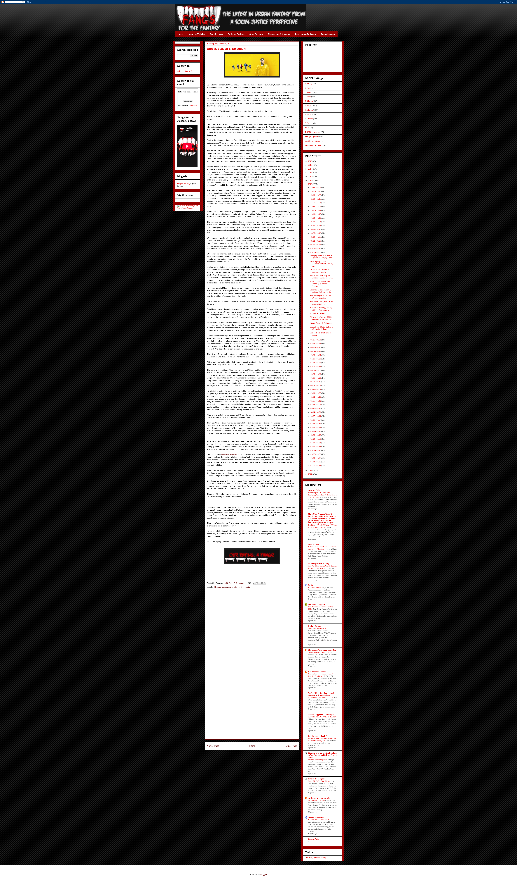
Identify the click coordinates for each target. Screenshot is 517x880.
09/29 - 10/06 (315, 237)
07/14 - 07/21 (315, 363)
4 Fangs (217, 587)
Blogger (263, 874)
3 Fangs (308, 106)
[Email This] (254, 583)
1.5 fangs (308, 92)
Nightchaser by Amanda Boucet (319, 652)
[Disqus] (252, 628)
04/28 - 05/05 (315, 405)
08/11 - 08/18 (315, 347)
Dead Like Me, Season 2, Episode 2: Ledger (319, 271)
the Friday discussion (313, 145)
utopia (247, 587)
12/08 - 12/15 (315, 199)
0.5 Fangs (309, 83)
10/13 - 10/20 (315, 229)
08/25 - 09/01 (315, 340)
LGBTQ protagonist (313, 132)
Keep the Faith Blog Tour (317, 760)
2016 (310, 173)
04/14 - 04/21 (315, 412)
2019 (310, 161)
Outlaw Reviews (314, 626)
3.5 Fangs (309, 110)
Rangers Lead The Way (316, 800)
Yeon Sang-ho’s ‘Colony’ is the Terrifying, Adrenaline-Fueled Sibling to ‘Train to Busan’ (322, 495)
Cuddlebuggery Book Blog (318, 736)
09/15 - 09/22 (315, 245)
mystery (235, 587)
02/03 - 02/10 (315, 450)
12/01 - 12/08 (315, 203)
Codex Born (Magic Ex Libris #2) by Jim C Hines (321, 328)
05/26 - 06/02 (315, 389)
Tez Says (311, 585)
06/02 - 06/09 (315, 386)
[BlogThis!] (257, 583)
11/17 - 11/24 (315, 210)
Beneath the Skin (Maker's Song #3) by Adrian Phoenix (320, 284)
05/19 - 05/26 (315, 393)
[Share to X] (259, 583)
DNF (307, 128)
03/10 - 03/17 (315, 431)
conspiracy (226, 587)
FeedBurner (193, 105)
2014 (310, 180)
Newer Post (213, 746)
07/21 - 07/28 (315, 359)
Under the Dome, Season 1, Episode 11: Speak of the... (321, 291)
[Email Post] (249, 583)
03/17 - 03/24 (315, 428)
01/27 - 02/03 (315, 454)
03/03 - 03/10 (315, 435)
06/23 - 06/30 (315, 374)
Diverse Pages (313, 839)
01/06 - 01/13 (315, 466)
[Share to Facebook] (262, 583)
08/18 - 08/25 (315, 344)
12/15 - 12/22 (315, 195)
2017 (310, 169)
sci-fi (241, 587)
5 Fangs (308, 123)
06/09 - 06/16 (315, 382)
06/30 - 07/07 (315, 370)
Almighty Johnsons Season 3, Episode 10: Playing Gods (321, 256)
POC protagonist (311, 137)
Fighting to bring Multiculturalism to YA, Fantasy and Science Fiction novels (322, 755)
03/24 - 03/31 (315, 424)
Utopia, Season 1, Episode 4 (320, 323)
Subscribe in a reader (185, 71)
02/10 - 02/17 (315, 447)
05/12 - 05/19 (315, 397)
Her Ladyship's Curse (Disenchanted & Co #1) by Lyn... (321, 264)
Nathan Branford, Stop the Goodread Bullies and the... (321, 277)
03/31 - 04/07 (315, 420)
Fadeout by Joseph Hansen (318, 628)
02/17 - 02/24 (315, 443)
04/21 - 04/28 (315, 408)
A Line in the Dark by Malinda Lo (320, 698)
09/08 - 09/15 (315, 248)
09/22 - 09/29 (315, 241)
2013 (310, 184)
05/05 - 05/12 (315, 401)
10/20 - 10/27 (315, 226)
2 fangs (308, 97)
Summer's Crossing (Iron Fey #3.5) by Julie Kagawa (321, 309)
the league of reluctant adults (320, 798)
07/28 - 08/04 (315, 355)
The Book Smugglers (316, 604)
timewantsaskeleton (316, 817)
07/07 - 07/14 (315, 367)
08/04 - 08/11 (315, 351)
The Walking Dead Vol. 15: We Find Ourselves (320, 297)
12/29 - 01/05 (315, 188)
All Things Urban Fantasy (318, 564)
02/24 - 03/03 (315, 439)
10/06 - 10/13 (315, 233)
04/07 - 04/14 (315, 416)
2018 (310, 165)
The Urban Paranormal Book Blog (322, 650)
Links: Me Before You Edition (319, 781)
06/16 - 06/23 (315, 378)
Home (252, 746)
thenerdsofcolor (314, 490)
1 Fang (307, 88)
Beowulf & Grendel (317, 314)
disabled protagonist (312, 141)
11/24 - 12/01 (315, 207)
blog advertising (183, 184)
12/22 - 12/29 (315, 191)
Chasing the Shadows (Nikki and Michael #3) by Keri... (321, 318)
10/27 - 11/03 (315, 222)
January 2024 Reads (315, 587)
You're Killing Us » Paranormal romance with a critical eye (321, 694)
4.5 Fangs (309, 119)
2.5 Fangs (309, 101)
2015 (310, 176)
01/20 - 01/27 (315, 458)
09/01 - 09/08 (315, 252)
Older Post (291, 746)
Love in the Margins (316, 779)
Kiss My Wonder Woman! (318, 672)
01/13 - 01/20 (315, 462)
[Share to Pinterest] (264, 583)
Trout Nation (313, 544)
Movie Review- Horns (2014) (319, 820)
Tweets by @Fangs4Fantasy (315, 858)
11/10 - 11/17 (315, 214)
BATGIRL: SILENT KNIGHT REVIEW (322, 717)
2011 (310, 474)
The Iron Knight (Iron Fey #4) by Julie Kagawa (321, 303)
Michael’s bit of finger (230, 454)
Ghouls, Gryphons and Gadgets (321, 715)
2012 (310, 470)
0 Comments (239, 583)
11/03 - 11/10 (315, 218)
